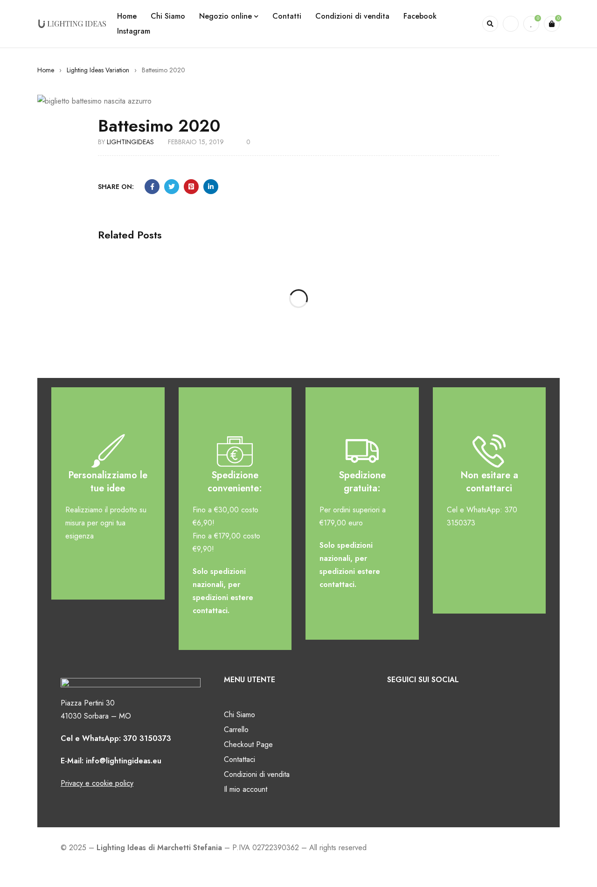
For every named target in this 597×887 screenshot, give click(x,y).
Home (45, 70)
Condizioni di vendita (257, 774)
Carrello (236, 729)
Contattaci (239, 759)
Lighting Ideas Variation (98, 70)
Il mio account (245, 789)
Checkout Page (248, 744)
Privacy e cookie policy (97, 783)
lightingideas (130, 142)
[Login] (511, 24)
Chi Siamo (239, 714)
